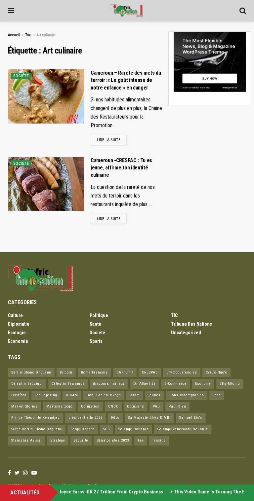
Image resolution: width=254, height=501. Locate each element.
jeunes (154, 395)
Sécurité (81, 440)
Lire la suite (108, 140)
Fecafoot (18, 395)
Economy (203, 383)
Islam (134, 395)
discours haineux (109, 383)
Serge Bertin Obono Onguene (36, 429)
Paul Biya (177, 406)
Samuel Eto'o (190, 417)
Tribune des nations (191, 324)
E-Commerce (175, 383)
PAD (156, 406)
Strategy (58, 440)
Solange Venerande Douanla (182, 429)
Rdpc (115, 417)
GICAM (72, 395)
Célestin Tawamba (68, 383)
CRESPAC (150, 372)
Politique (99, 315)
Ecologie (17, 332)
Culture (15, 315)
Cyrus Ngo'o (216, 372)
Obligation (90, 406)
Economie (18, 341)
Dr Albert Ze (145, 383)
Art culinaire (46, 35)
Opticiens (135, 406)
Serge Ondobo (83, 429)
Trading (159, 440)
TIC (174, 315)
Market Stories (24, 406)
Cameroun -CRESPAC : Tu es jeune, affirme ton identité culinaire (121, 167)
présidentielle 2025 (85, 417)
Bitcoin (66, 372)
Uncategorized (186, 332)
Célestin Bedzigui (27, 383)
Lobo (217, 395)
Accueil (14, 35)
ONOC (113, 406)
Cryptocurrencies (181, 372)
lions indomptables (186, 395)
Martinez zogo (59, 406)
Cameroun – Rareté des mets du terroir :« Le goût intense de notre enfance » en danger (126, 80)
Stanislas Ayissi (26, 440)
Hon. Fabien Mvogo (104, 395)
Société (21, 76)
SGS (106, 429)
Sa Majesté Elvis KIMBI (149, 417)
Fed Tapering (46, 395)
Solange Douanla (133, 429)
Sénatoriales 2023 (113, 440)
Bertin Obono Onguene (31, 372)
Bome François (94, 372)
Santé (95, 324)
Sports (96, 341)
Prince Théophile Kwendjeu (35, 417)
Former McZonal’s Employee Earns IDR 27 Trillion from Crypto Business (85, 492)
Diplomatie (18, 324)
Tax (141, 440)
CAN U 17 (124, 372)
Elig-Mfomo (230, 383)
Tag (28, 35)
